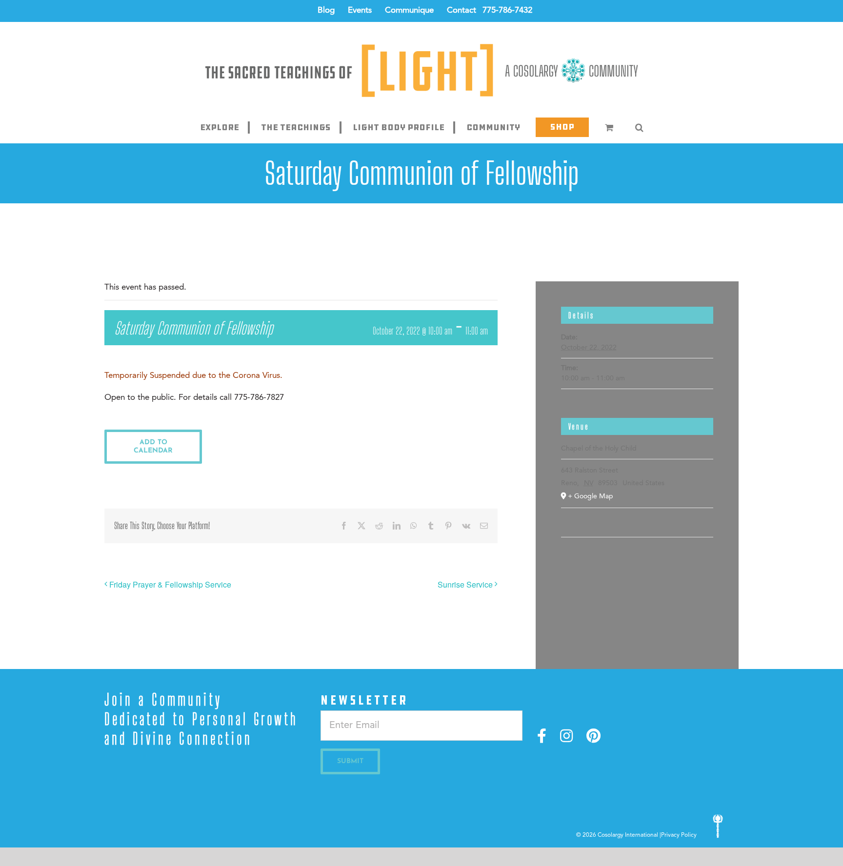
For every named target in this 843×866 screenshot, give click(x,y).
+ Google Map (590, 496)
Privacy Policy (679, 835)
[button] (639, 127)
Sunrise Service (465, 584)
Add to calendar (153, 446)
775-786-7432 (507, 10)
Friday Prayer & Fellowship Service (170, 584)
